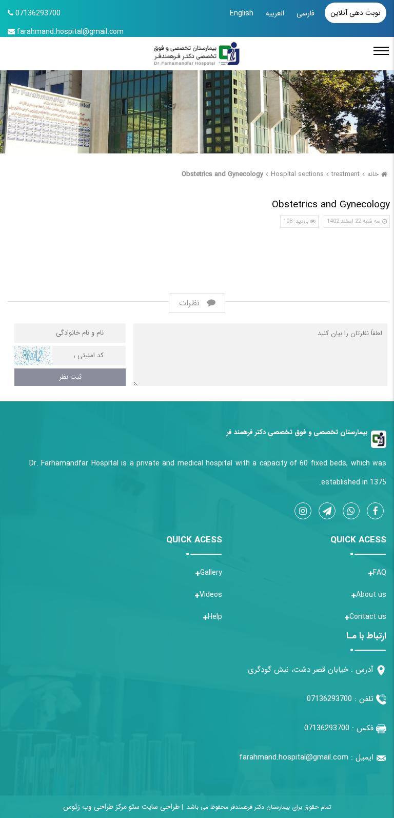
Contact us (367, 616)
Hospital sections (297, 174)
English (241, 13)
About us (371, 594)
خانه (373, 174)
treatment (345, 174)
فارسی (305, 13)
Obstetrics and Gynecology (222, 174)
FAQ (379, 572)
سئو (133, 806)
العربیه (275, 13)
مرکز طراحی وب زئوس (95, 806)
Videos (211, 594)
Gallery (211, 572)
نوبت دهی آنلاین (355, 12)
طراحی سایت (160, 806)
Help (215, 616)
